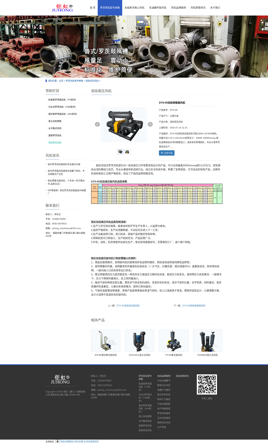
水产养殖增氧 (163, 408)
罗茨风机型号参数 (110, 7)
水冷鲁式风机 (54, 128)
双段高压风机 (92, 81)
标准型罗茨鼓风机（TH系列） (62, 99)
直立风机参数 (54, 121)
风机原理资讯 (198, 7)
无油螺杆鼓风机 (157, 7)
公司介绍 (167, 153)
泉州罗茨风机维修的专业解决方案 (64, 164)
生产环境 (161, 427)
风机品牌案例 (178, 7)
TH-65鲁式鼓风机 (173, 355)
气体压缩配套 (163, 404)
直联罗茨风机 (54, 135)
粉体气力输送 (163, 399)
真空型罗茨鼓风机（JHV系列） (63, 114)
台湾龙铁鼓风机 (91, 441)
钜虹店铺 (78, 441)
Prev (97, 124)
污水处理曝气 (163, 380)
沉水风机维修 (163, 418)
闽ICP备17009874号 (70, 394)
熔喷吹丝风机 (163, 422)
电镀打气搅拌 (163, 390)
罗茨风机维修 (163, 413)
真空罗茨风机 (163, 394)
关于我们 (215, 7)
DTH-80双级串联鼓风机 (193, 305)
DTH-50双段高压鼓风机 (128, 305)
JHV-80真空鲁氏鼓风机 (105, 355)
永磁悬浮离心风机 (134, 7)
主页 (61, 81)
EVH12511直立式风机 (139, 355)
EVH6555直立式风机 (208, 355)
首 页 (92, 7)
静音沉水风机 (163, 385)
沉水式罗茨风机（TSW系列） (62, 107)
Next (150, 124)
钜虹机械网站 (67, 441)
